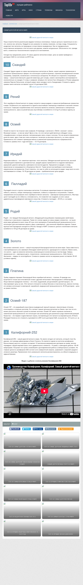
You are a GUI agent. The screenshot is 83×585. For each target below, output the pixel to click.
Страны (38, 10)
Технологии (70, 10)
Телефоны (48, 10)
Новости (9, 16)
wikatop (7, 424)
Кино (31, 10)
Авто (17, 10)
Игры (24, 10)
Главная (9, 10)
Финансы (59, 10)
